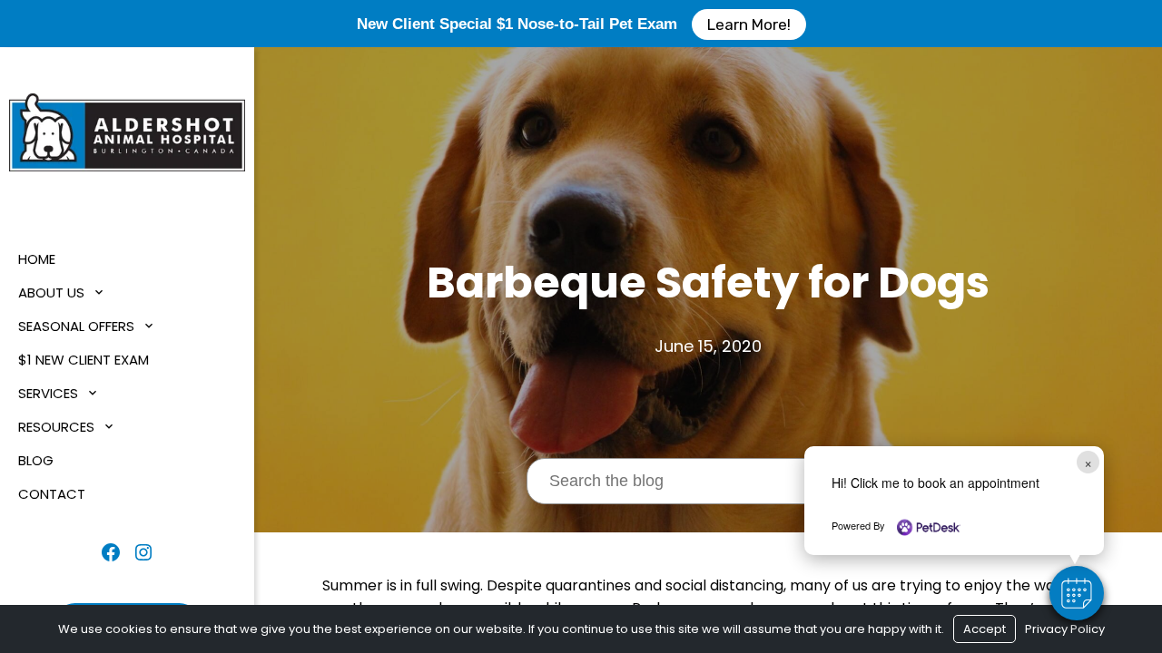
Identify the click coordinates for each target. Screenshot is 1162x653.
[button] (1076, 593)
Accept (984, 629)
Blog (36, 460)
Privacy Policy (1065, 629)
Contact (51, 493)
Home (36, 258)
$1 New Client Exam (83, 359)
